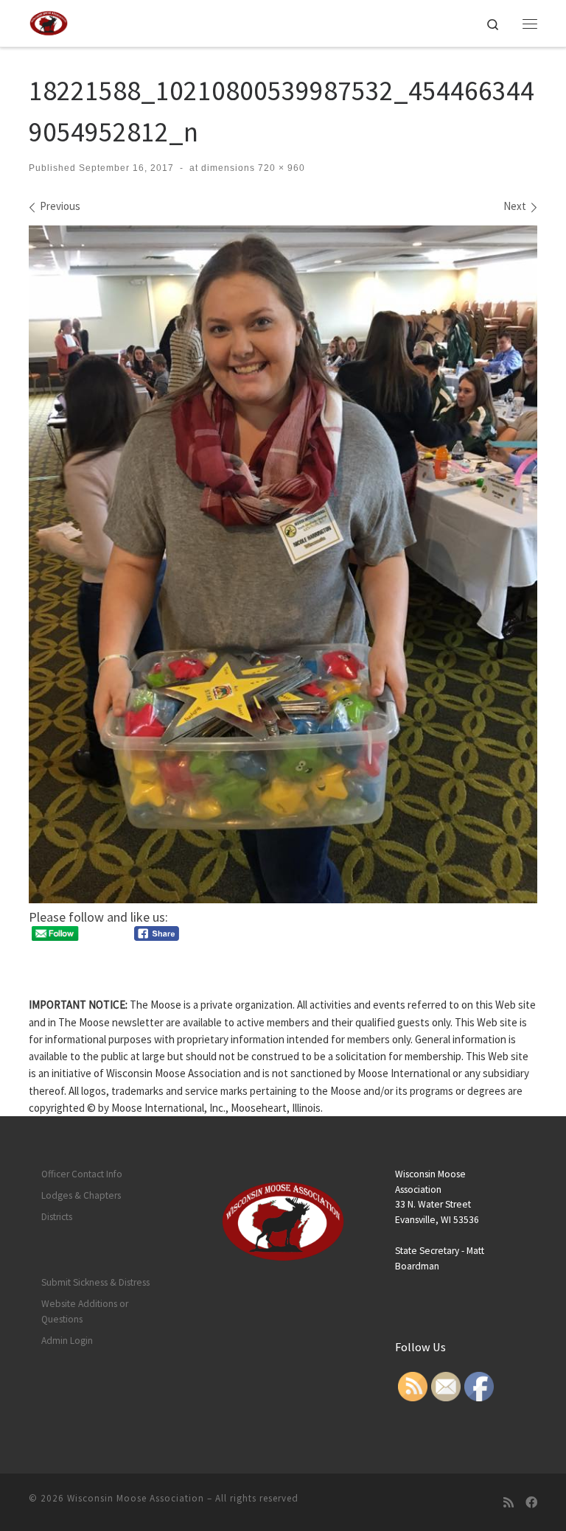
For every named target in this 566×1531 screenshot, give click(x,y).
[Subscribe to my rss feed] (508, 1502)
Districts (56, 1217)
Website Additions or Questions (84, 1311)
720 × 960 (280, 168)
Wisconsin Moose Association (135, 1498)
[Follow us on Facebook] (531, 1502)
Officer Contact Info (81, 1174)
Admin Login (67, 1340)
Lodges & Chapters (81, 1195)
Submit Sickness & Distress (95, 1282)
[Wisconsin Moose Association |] (49, 21)
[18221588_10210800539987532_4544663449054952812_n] (283, 564)
